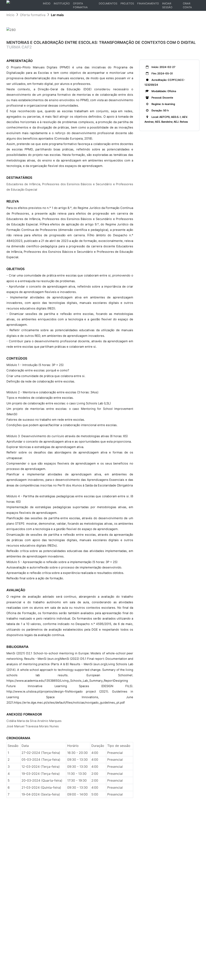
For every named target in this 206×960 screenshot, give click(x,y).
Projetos (127, 3)
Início (47, 4)
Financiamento (148, 3)
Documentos (108, 3)
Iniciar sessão (167, 5)
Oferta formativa (32, 15)
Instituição (62, 3)
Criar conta (187, 5)
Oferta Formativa (80, 5)
